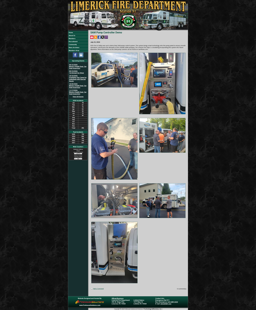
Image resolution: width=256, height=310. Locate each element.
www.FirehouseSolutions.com (89, 305)
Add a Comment (98, 289)
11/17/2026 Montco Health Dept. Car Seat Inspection (77, 92)
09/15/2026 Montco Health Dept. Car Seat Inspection (77, 66)
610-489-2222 (173, 302)
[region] (78, 41)
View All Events (78, 97)
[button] (78, 35)
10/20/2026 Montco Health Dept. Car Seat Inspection (77, 85)
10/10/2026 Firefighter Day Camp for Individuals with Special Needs (78, 78)
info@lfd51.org (165, 304)
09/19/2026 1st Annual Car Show (76, 72)
